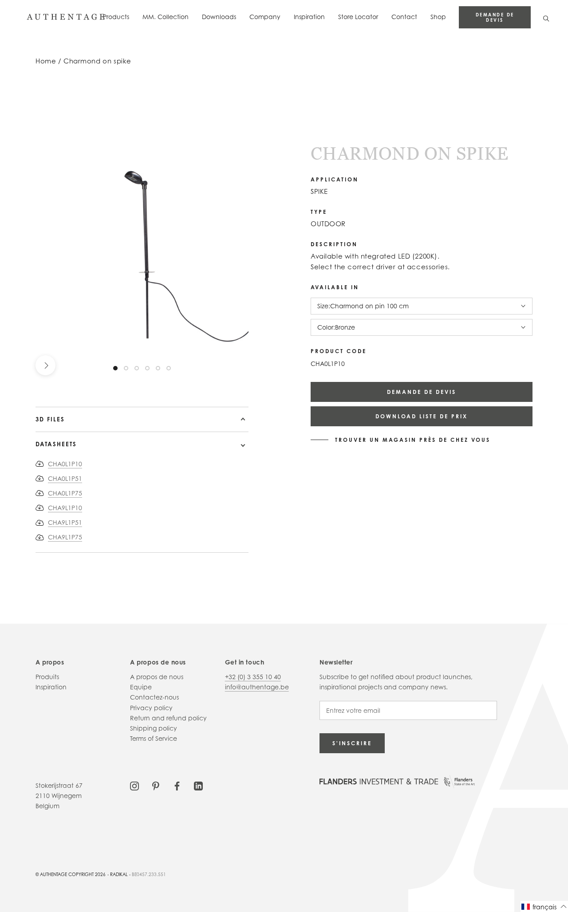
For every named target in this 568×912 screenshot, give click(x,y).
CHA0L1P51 (65, 478)
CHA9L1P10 (65, 507)
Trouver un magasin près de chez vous (412, 440)
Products (116, 16)
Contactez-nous (154, 697)
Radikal (119, 874)
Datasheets (56, 444)
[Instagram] (134, 785)
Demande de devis (495, 17)
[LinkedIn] (198, 785)
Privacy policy (151, 708)
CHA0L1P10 (65, 464)
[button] (544, 906)
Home (46, 61)
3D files (50, 419)
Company (264, 16)
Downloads (219, 16)
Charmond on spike (97, 61)
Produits (47, 676)
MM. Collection (165, 16)
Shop (438, 16)
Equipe (141, 687)
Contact (404, 16)
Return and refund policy (168, 718)
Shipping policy (153, 728)
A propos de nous (156, 676)
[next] (45, 365)
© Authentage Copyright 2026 (71, 874)
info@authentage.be (257, 687)
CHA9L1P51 (65, 522)
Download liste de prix (421, 416)
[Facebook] (177, 785)
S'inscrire (352, 743)
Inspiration (309, 16)
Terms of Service (153, 738)
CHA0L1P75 (65, 493)
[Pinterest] (155, 785)
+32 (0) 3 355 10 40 (253, 676)
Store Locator (358, 16)
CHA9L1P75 (65, 537)
